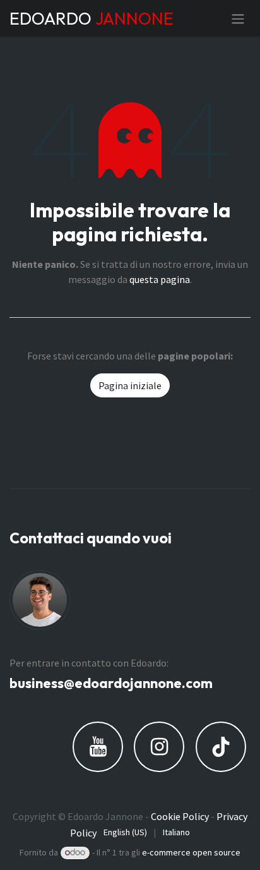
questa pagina (159, 279)
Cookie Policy (180, 816)
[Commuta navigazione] (238, 18)
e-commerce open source (191, 852)
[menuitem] (125, 832)
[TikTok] (221, 747)
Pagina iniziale (130, 385)
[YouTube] (98, 747)
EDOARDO (90, 18)
